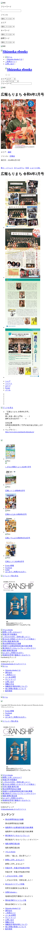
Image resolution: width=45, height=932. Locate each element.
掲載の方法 (9, 684)
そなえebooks (10, 852)
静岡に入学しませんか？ (14, 860)
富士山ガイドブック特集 (14, 884)
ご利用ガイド (10, 62)
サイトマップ (10, 679)
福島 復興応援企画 (12, 844)
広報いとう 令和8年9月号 (15, 491)
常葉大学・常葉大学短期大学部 (17, 868)
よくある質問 (10, 677)
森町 (9, 152)
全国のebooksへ (11, 892)
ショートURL (35, 168)
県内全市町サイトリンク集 (15, 900)
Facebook (8, 568)
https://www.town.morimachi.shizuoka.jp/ (19, 432)
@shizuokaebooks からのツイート (13, 664)
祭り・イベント (7, 168)
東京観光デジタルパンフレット (17, 835)
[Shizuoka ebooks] (14, 51)
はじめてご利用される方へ (15, 572)
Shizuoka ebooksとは (14, 59)
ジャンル (4, 81)
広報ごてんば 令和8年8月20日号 (17, 538)
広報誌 (12, 156)
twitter (7, 570)
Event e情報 (9, 565)
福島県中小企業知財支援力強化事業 (19, 827)
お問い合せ (9, 64)
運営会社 (8, 672)
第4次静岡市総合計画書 (14, 819)
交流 (27, 168)
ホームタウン (19, 168)
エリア (3, 79)
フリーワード (6, 83)
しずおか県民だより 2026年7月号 (18, 467)
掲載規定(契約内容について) (16, 686)
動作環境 (8, 691)
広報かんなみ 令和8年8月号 (16, 514)
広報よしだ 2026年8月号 (14, 561)
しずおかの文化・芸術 (14, 876)
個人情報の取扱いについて (15, 689)
